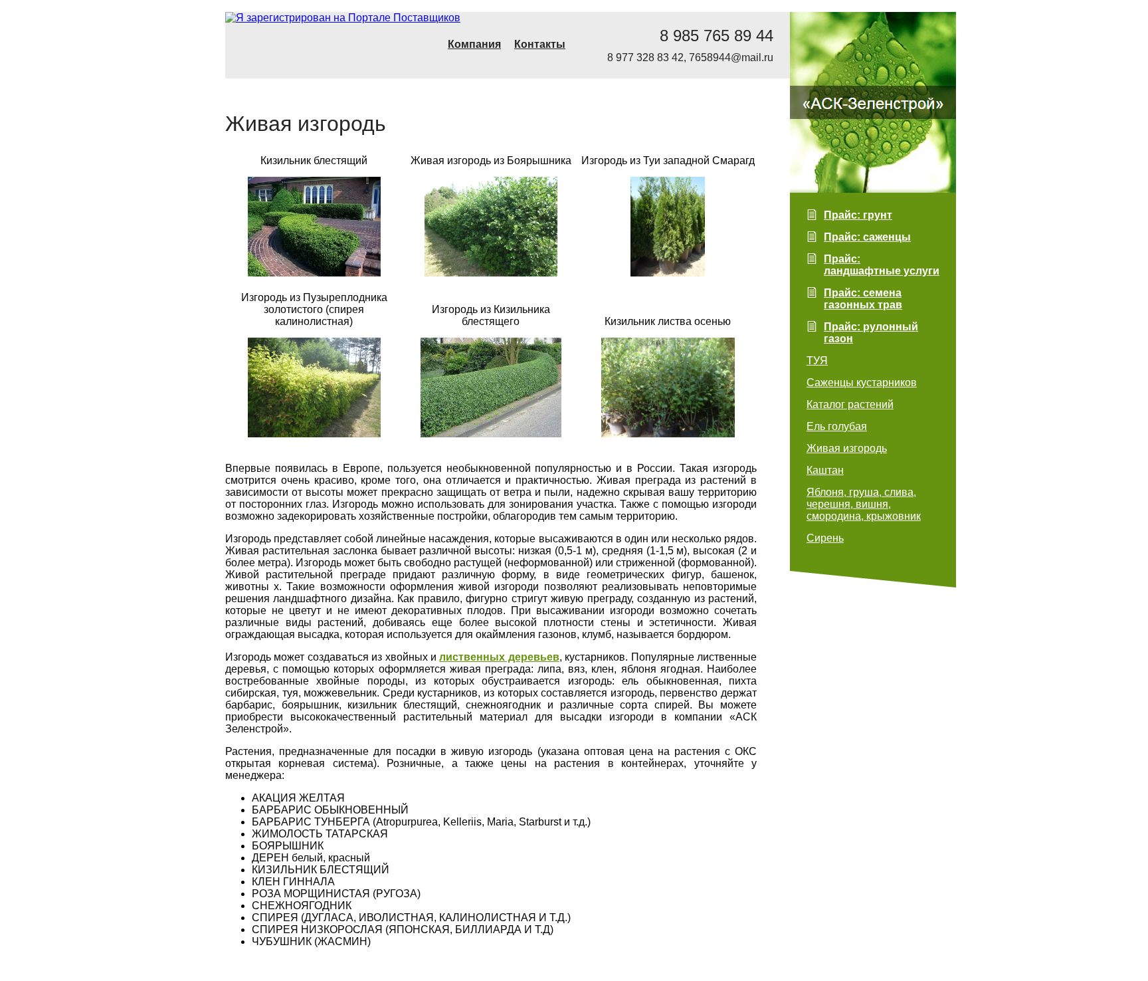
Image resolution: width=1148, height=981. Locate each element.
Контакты (539, 44)
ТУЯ (817, 360)
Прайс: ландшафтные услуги (881, 264)
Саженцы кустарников (862, 382)
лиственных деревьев (499, 657)
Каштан (825, 470)
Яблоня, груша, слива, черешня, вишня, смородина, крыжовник (864, 504)
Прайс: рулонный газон (871, 332)
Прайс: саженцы (867, 237)
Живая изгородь (847, 448)
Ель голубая (837, 426)
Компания (474, 44)
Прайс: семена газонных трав (863, 298)
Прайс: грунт (858, 215)
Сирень (825, 538)
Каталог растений (850, 404)
